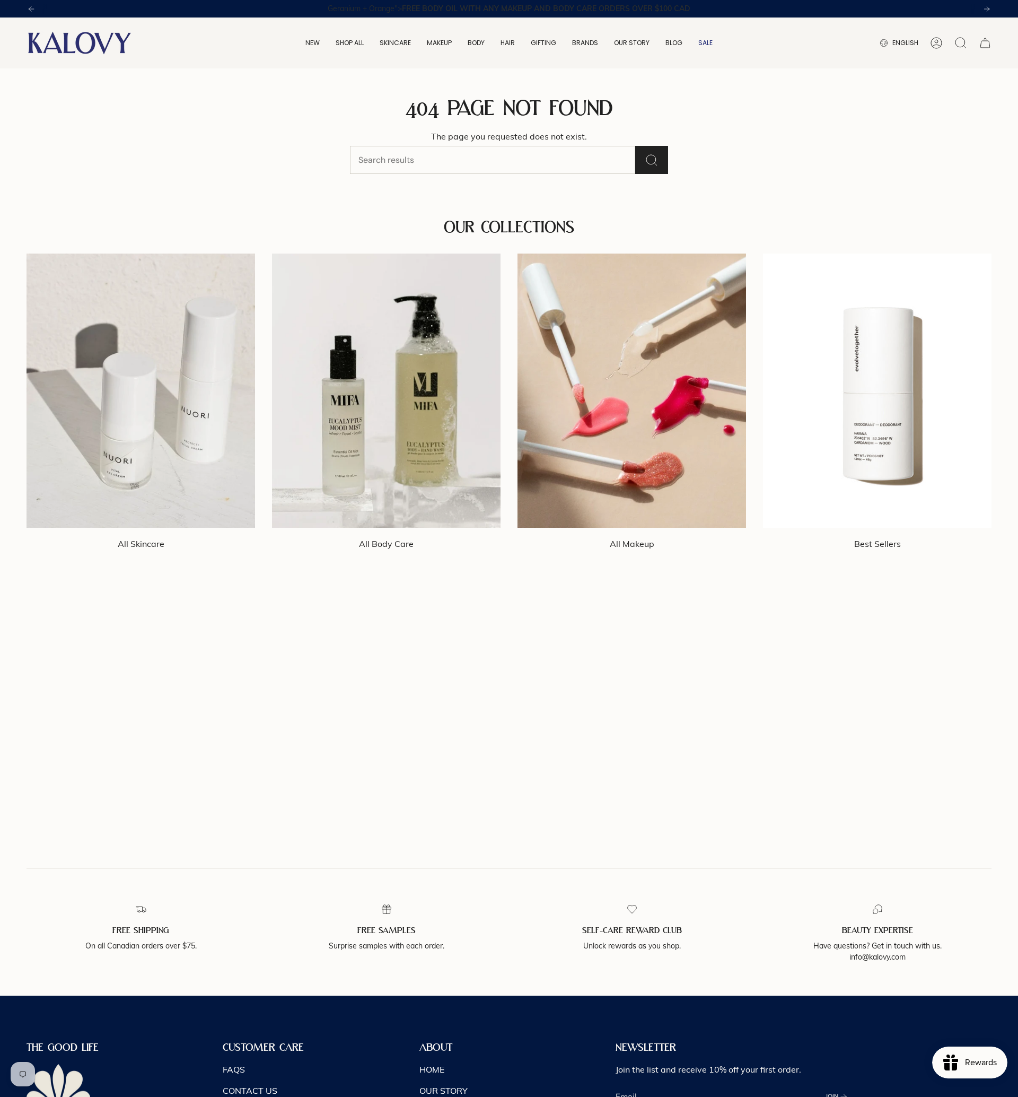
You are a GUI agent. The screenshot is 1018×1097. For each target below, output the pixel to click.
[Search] (651, 160)
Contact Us (250, 1090)
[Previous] (31, 9)
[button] (312, 43)
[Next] (986, 9)
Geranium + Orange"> (509, 8)
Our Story (443, 1090)
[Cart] (985, 43)
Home (431, 1069)
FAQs (234, 1069)
